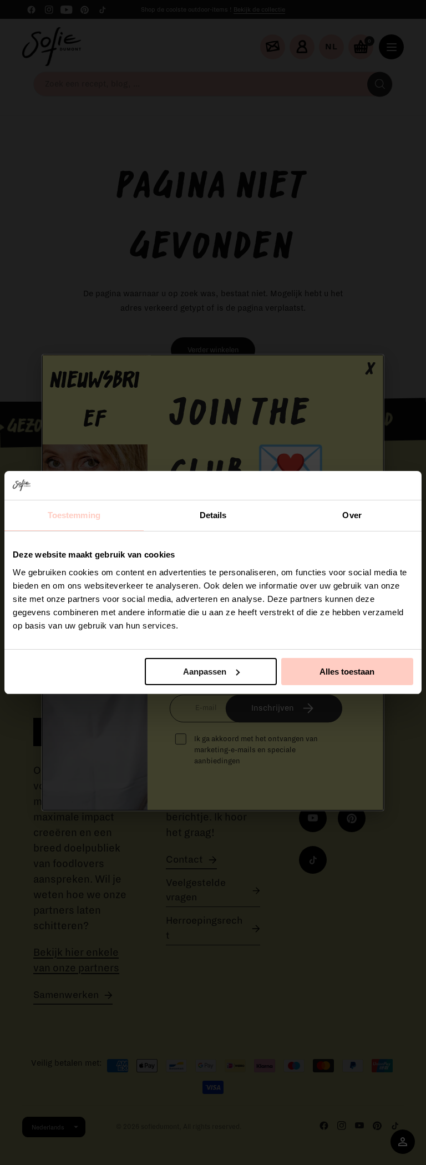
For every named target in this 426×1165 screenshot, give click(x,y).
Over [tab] (351, 515)
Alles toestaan (347, 671)
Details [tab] (213, 515)
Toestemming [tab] (74, 515)
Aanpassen (204, 671)
